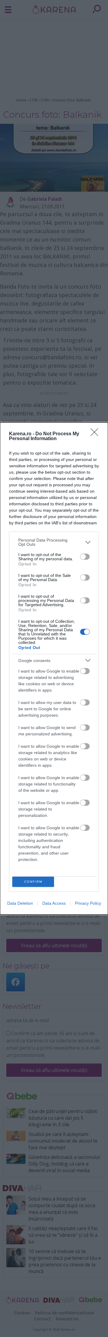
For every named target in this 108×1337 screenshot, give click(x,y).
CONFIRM (33, 881)
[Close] (96, 434)
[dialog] (54, 668)
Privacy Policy (88, 903)
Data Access (54, 903)
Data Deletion (20, 903)
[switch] (85, 557)
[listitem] (54, 542)
